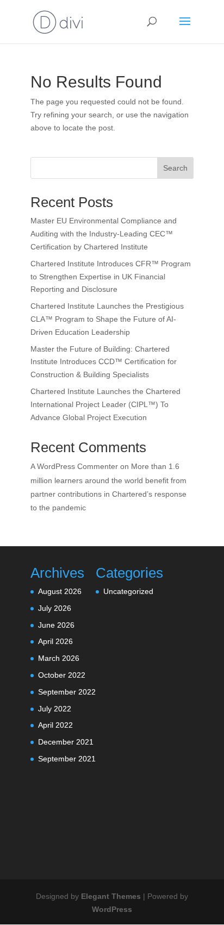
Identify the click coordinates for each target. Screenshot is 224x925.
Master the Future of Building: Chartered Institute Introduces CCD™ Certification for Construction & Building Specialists (103, 362)
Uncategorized (128, 591)
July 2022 (54, 708)
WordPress (112, 909)
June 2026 (56, 625)
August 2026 (60, 591)
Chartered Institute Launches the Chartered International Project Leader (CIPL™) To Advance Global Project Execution (105, 404)
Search (175, 168)
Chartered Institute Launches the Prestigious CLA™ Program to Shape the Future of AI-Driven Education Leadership (107, 319)
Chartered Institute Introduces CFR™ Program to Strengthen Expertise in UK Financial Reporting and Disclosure (110, 276)
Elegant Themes (111, 896)
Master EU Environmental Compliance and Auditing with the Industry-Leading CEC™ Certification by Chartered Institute (103, 233)
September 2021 (67, 758)
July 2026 (54, 608)
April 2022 (55, 725)
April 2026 (55, 641)
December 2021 (66, 742)
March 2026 (58, 658)
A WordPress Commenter (74, 466)
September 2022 (67, 692)
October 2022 (61, 675)
